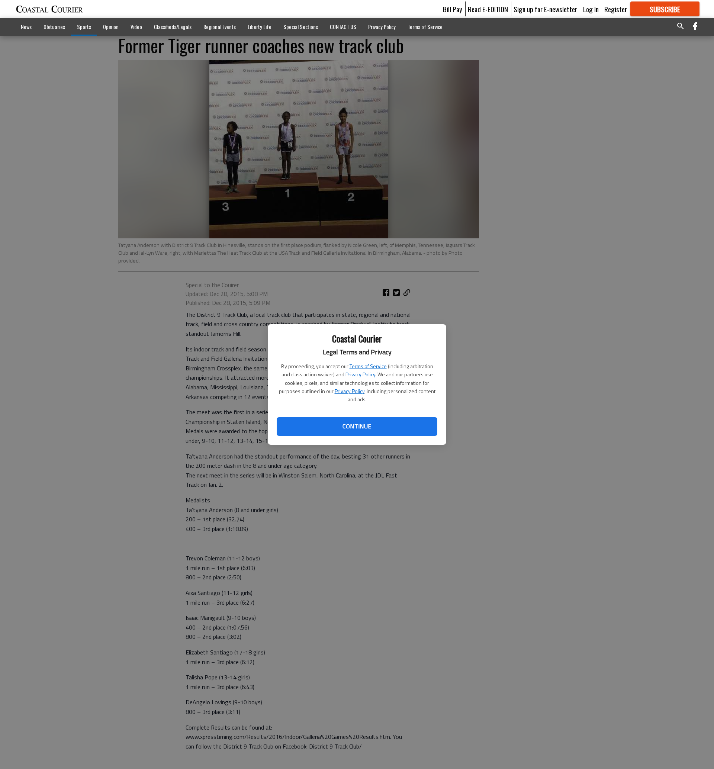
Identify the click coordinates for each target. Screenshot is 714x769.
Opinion (111, 26)
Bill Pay (452, 9)
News (26, 26)
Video (136, 26)
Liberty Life (259, 26)
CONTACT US (343, 26)
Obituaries (54, 26)
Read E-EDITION (488, 9)
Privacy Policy (360, 374)
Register (615, 9)
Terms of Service (368, 366)
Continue (356, 426)
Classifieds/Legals (173, 26)
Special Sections (300, 26)
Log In (591, 9)
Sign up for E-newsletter (545, 9)
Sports (84, 26)
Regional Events (219, 26)
